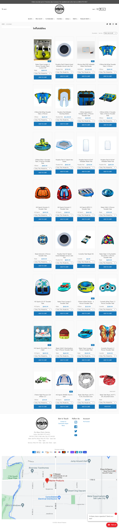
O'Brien (101, 69)
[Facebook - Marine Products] (110, 24)
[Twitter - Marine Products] (107, 24)
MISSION (80, 69)
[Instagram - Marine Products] (113, 24)
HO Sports (37, 212)
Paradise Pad (59, 69)
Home (3, 24)
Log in (93, 9)
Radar (35, 70)
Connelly (80, 259)
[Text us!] (112, 525)
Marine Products (62, 522)
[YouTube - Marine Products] (116, 24)
